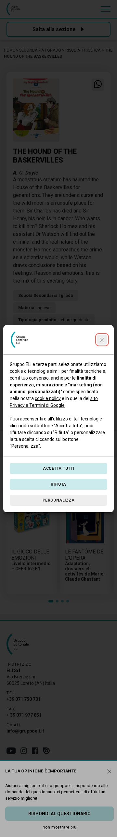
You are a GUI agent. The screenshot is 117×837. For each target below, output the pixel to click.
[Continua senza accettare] (102, 340)
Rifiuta (58, 484)
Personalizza (59, 500)
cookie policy (48, 398)
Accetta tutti (58, 468)
